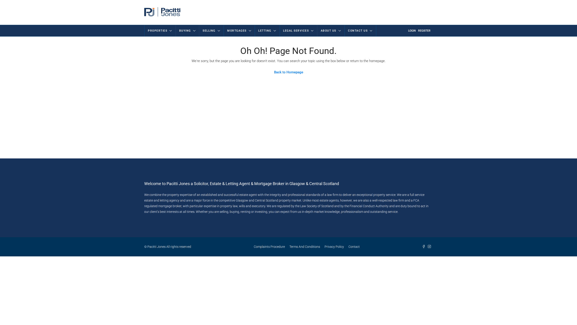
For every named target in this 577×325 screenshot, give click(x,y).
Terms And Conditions (304, 246)
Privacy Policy (334, 246)
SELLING (209, 30)
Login (412, 30)
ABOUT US (328, 30)
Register (424, 30)
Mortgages (237, 30)
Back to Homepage (288, 72)
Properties (157, 30)
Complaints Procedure (269, 246)
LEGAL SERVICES (296, 30)
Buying (185, 30)
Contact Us (358, 30)
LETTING (264, 30)
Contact (354, 246)
